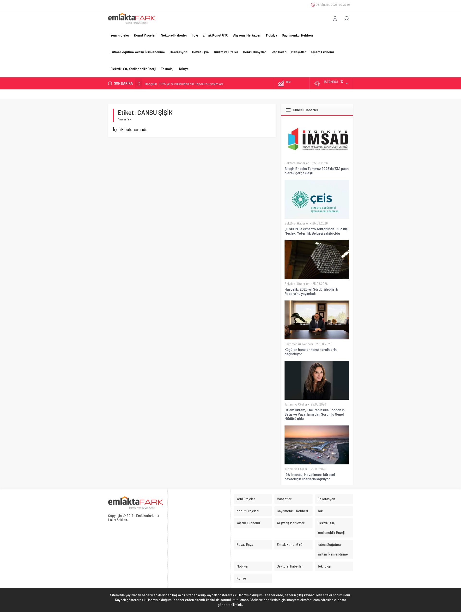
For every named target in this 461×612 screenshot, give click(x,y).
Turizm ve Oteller (225, 52)
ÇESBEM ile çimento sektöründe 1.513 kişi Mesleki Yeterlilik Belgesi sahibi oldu (316, 231)
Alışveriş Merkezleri (247, 35)
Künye (184, 69)
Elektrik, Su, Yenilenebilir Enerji (133, 69)
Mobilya (271, 35)
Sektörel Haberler (174, 35)
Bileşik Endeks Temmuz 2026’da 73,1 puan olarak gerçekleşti (317, 170)
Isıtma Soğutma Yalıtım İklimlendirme (137, 52)
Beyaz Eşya (200, 52)
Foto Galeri (278, 52)
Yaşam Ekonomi (322, 52)
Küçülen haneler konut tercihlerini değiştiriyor (311, 351)
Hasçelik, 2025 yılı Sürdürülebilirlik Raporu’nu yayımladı (184, 83)
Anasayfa (123, 119)
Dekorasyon (178, 52)
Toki (195, 35)
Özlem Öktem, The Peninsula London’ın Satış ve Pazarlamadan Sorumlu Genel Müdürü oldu (315, 414)
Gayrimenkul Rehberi (297, 35)
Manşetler (298, 52)
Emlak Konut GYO (215, 35)
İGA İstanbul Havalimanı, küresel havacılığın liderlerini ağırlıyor (310, 476)
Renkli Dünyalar (254, 52)
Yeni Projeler (119, 35)
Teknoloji (167, 69)
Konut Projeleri (145, 35)
